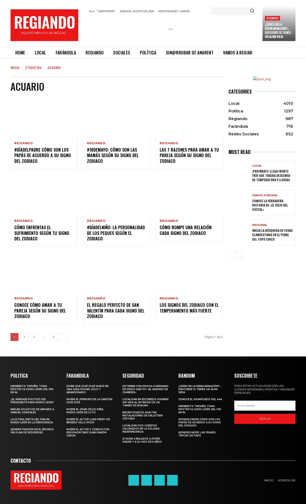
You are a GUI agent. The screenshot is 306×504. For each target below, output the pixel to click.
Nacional (259, 225)
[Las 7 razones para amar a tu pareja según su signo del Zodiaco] (189, 117)
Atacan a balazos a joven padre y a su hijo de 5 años (142, 440)
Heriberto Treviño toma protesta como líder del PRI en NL (32, 389)
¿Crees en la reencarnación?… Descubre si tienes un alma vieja (278, 30)
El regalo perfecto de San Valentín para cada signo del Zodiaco (115, 310)
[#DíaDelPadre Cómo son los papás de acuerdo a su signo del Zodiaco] (44, 117)
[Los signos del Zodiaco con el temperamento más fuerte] (189, 272)
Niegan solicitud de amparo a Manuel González (32, 411)
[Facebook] (133, 480)
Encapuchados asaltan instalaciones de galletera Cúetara (142, 415)
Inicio (15, 67)
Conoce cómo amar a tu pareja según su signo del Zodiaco (40, 310)
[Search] (252, 11)
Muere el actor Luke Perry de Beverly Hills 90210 (88, 421)
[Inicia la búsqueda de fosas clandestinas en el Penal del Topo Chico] (239, 232)
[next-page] (63, 337)
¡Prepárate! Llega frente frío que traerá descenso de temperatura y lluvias (271, 175)
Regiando (272, 18)
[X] (159, 480)
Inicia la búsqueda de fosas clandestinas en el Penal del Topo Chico (272, 234)
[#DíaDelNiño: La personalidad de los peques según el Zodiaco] (116, 195)
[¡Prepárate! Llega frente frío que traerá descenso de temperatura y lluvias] (239, 173)
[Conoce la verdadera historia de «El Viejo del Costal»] (239, 203)
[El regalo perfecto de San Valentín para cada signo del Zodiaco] (116, 272)
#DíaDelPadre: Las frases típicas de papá (197, 434)
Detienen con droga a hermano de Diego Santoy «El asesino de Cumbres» (145, 389)
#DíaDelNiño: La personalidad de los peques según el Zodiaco (116, 233)
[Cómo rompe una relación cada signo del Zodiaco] (189, 195)
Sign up (265, 418)
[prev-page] (232, 255)
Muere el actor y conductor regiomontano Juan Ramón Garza (87, 432)
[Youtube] (172, 480)
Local (257, 165)
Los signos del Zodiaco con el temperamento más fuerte (189, 307)
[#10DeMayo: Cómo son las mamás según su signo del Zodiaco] (116, 117)
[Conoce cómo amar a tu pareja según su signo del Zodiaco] (44, 272)
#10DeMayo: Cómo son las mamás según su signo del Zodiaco (113, 155)
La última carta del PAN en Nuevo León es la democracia (32, 421)
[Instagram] (146, 480)
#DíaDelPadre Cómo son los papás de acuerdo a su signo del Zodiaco (42, 155)
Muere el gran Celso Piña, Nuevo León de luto (85, 411)
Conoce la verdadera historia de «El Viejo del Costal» (270, 205)
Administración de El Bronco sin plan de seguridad (32, 431)
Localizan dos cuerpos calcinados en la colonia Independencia (140, 428)
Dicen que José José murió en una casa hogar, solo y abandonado (87, 389)
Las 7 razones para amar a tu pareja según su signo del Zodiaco (189, 155)
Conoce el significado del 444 (200, 399)
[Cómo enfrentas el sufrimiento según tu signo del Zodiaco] (44, 195)
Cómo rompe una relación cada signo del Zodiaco (186, 230)
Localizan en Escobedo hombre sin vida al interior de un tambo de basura (145, 402)
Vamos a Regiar (264, 195)
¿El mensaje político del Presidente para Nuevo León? (32, 401)
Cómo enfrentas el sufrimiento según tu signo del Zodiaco (41, 233)
